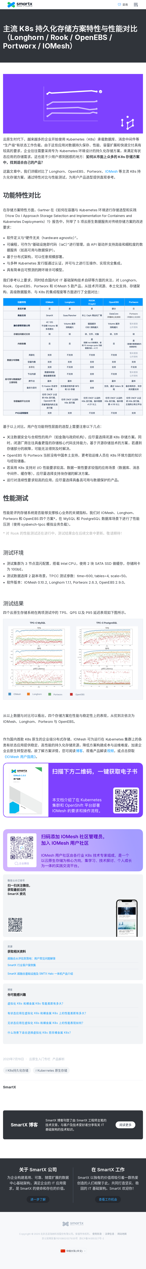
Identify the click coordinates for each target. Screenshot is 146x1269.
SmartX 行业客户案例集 (22, 965)
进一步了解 (38, 1199)
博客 (79, 751)
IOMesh (111, 171)
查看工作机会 (108, 1199)
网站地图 (122, 1233)
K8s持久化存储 (18, 1070)
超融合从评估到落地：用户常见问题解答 (32, 958)
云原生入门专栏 (39, 1059)
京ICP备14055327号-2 (91, 1238)
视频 (110, 751)
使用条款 (97, 1233)
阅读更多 (125, 1125)
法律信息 (109, 1233)
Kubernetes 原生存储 (52, 1070)
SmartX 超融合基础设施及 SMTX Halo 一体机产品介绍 (40, 973)
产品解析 (58, 1059)
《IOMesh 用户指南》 (19, 757)
